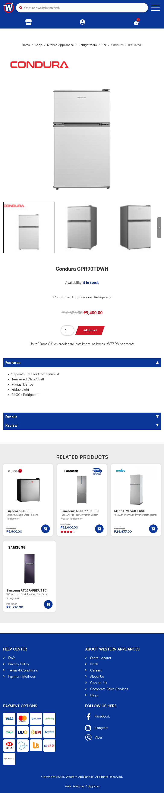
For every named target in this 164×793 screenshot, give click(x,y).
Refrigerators (88, 45)
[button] (45, 528)
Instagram (100, 727)
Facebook (102, 716)
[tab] (82, 362)
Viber (98, 737)
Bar (104, 45)
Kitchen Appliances (60, 45)
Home (26, 45)
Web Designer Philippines (82, 786)
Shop (38, 45)
